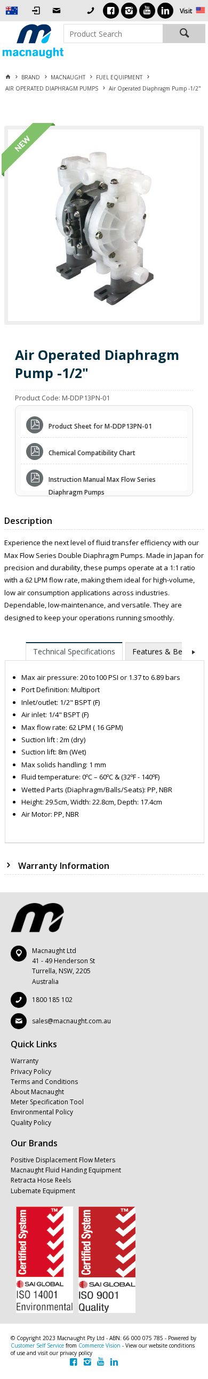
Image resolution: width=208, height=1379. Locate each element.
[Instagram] (129, 11)
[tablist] (104, 743)
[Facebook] (111, 11)
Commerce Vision (99, 1345)
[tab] (74, 651)
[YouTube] (147, 11)
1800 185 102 (52, 999)
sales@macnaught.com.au (71, 1020)
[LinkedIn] (165, 11)
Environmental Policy (42, 1112)
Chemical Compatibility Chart (92, 452)
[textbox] (113, 33)
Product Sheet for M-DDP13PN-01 (100, 426)
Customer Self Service (37, 1345)
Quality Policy (31, 1122)
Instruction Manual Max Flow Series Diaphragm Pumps (102, 481)
